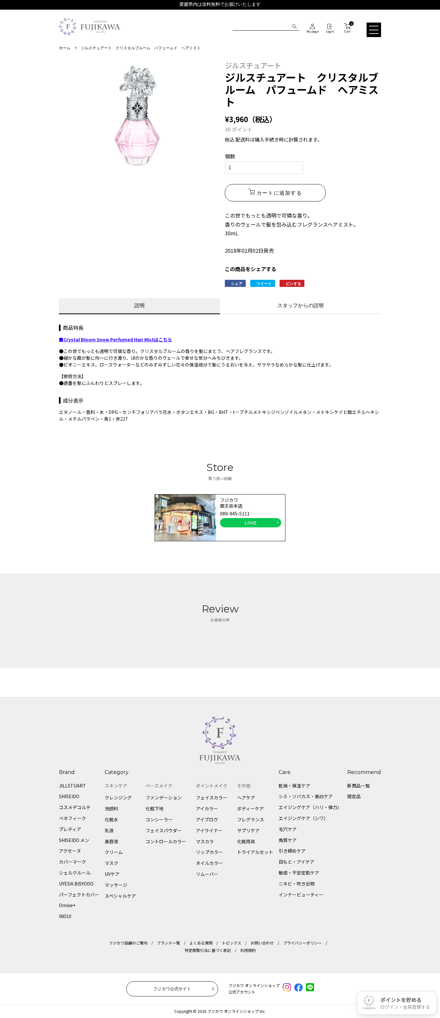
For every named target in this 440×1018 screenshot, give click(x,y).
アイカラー (207, 808)
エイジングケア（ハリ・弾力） (310, 807)
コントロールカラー (166, 841)
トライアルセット (255, 852)
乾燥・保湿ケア (294, 785)
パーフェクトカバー (79, 894)
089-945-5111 (235, 513)
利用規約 (248, 950)
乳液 (109, 830)
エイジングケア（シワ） (303, 818)
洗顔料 (111, 808)
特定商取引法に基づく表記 (208, 950)
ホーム (65, 48)
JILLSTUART (72, 785)
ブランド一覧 (168, 942)
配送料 (242, 139)
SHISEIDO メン (74, 840)
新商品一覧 (358, 785)
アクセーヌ (70, 850)
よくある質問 (201, 942)
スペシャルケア (120, 896)
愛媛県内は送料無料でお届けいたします (220, 4)
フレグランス (250, 819)
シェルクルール (75, 872)
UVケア (112, 874)
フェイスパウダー (164, 830)
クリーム (114, 852)
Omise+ (67, 905)
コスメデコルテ (75, 807)
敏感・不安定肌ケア (299, 872)
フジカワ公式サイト (172, 988)
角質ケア (288, 840)
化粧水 (111, 819)
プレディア (70, 829)
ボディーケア (250, 808)
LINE (250, 523)
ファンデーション (164, 797)
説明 (139, 305)
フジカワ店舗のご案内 (128, 942)
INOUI (65, 916)
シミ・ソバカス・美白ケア (306, 796)
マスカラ (205, 841)
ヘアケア (246, 797)
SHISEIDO (69, 796)
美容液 (111, 841)
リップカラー (209, 852)
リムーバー (207, 874)
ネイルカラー (209, 863)
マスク (111, 863)
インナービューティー (301, 894)
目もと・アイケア (296, 861)
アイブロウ (207, 819)
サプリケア (248, 830)
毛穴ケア (288, 829)
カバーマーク (72, 861)
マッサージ (116, 885)
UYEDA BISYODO (76, 883)
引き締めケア (292, 850)
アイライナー (209, 830)
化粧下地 (155, 808)
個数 (230, 156)
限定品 (354, 796)
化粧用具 (246, 841)
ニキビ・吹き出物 (297, 883)
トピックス (231, 942)
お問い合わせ (262, 942)
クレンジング (118, 797)
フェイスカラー (211, 797)
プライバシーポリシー (302, 942)
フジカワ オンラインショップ (233, 1011)
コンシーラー (159, 819)
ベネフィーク (72, 818)
